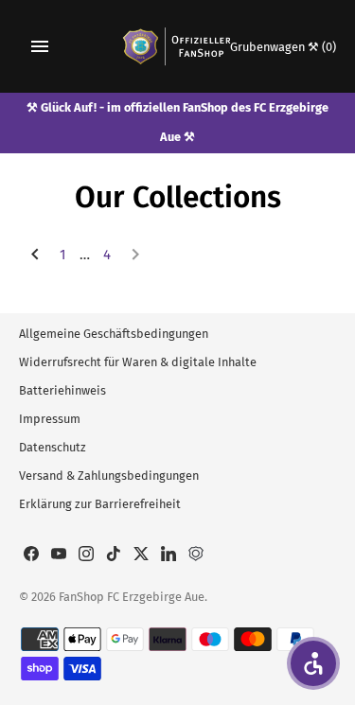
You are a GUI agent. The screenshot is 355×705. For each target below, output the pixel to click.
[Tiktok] (113, 556)
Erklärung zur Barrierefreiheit (100, 504)
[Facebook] (31, 556)
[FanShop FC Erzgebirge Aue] (177, 46)
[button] (313, 663)
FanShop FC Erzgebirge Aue (131, 597)
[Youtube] (58, 556)
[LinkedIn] (168, 556)
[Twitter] (141, 556)
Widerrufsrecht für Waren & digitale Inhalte (138, 362)
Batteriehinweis (62, 390)
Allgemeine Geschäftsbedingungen (113, 333)
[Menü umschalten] (40, 46)
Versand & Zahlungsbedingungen (109, 475)
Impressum (49, 419)
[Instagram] (86, 556)
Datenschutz (52, 447)
